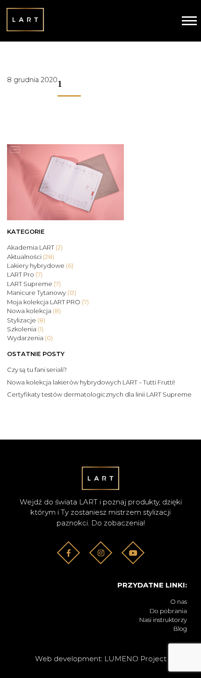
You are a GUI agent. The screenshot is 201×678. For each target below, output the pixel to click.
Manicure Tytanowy (41, 292)
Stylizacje (26, 320)
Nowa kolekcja (34, 311)
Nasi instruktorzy (163, 619)
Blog (180, 628)
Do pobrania (168, 611)
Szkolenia (25, 329)
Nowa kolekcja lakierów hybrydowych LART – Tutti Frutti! (91, 382)
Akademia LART (35, 247)
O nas (178, 601)
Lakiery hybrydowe (40, 265)
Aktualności (30, 256)
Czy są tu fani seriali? (37, 369)
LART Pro (25, 274)
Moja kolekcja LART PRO (48, 302)
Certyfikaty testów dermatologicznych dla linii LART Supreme (99, 394)
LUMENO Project (135, 658)
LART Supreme (34, 283)
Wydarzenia (30, 338)
